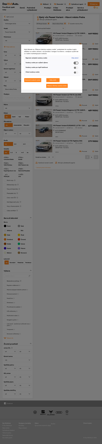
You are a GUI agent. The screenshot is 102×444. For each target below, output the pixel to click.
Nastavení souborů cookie (32, 80)
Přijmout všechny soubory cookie (57, 85)
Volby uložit (53, 80)
